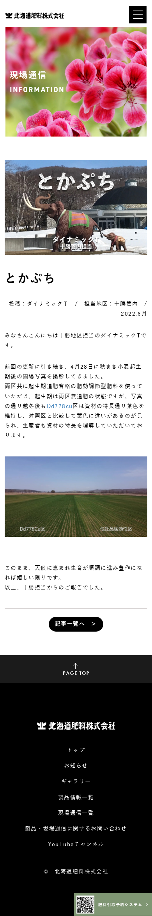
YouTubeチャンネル (76, 844)
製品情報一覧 (76, 798)
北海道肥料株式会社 (82, 872)
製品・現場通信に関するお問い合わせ (76, 829)
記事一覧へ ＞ (76, 624)
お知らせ (76, 766)
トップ (76, 750)
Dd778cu (60, 406)
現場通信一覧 (76, 813)
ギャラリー (76, 782)
